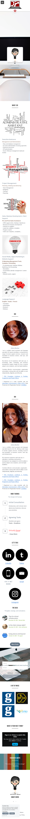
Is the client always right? (17, 625)
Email (22, 582)
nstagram (15, 602)
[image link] (8, 555)
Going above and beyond (17, 634)
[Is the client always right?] (4, 626)
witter (22, 563)
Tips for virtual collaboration (13, 617)
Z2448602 (23, 385)
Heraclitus (16, 766)
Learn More (4, 811)
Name (5, 663)
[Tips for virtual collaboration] (4, 617)
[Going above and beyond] (4, 635)
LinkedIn (8, 563)
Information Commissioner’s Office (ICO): (13, 383)
